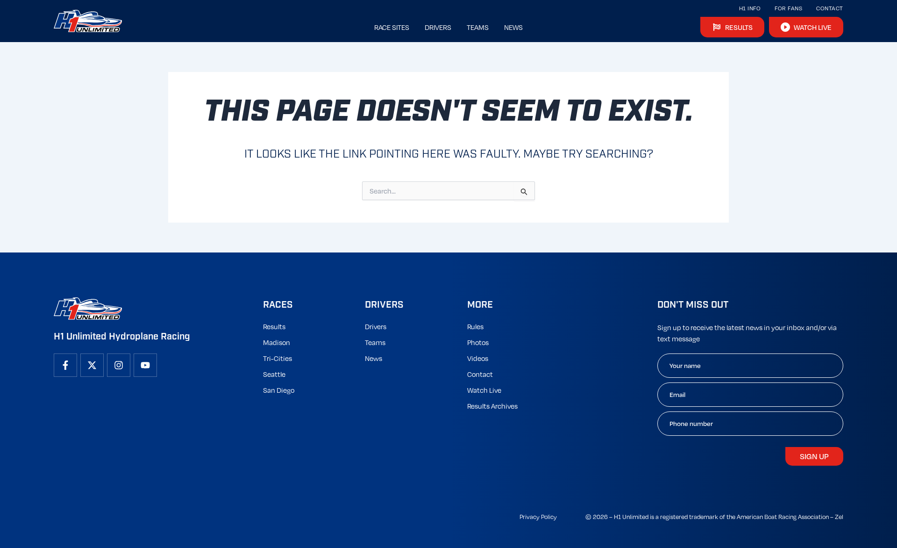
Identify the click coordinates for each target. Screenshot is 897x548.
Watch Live (484, 390)
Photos (478, 342)
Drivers (375, 326)
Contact (829, 8)
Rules (475, 326)
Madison (276, 342)
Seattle (274, 374)
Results (274, 326)
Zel (839, 516)
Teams (375, 342)
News (373, 358)
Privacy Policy (538, 516)
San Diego (278, 390)
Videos (477, 358)
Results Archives (492, 406)
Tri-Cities (277, 358)
